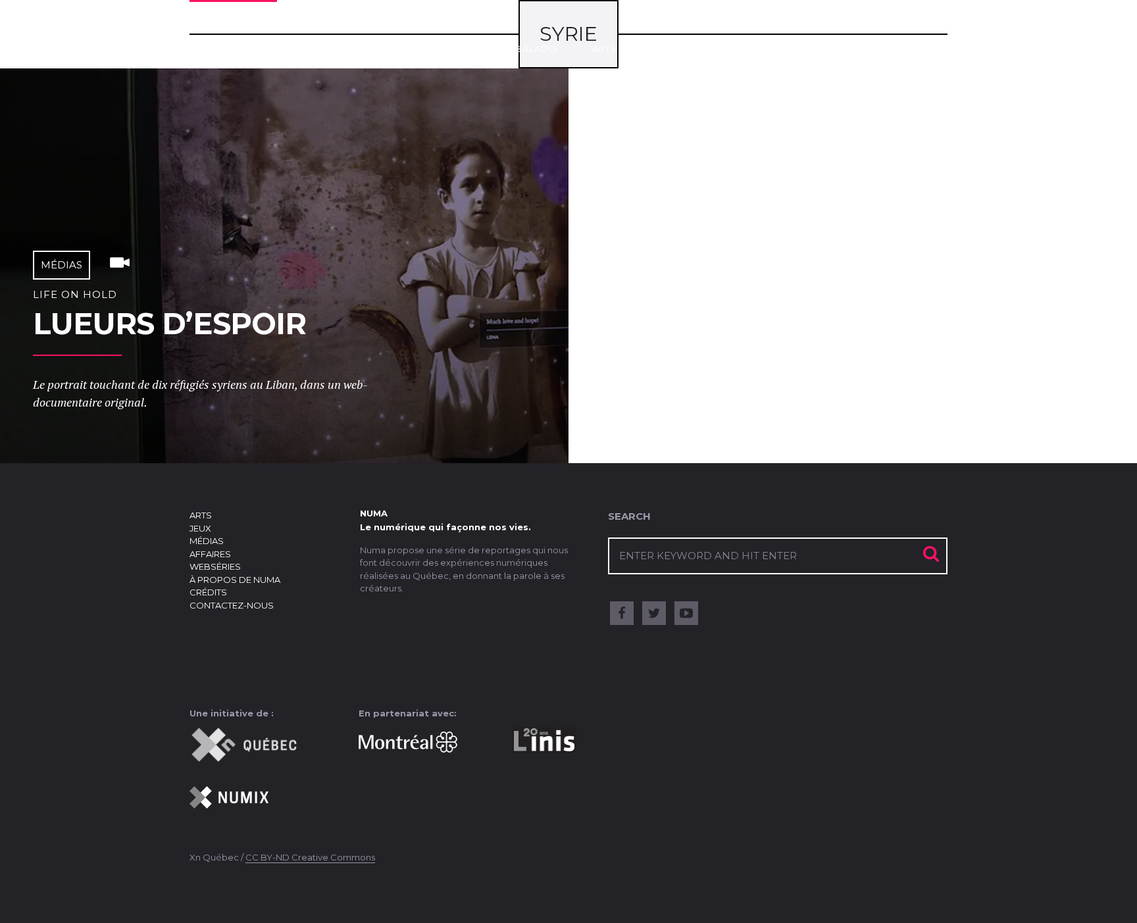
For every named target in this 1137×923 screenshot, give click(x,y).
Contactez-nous (232, 605)
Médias (718, 48)
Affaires (790, 48)
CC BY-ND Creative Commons (310, 857)
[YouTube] (686, 613)
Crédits (208, 592)
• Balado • (536, 48)
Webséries (870, 48)
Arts (604, 48)
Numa (233, 41)
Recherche (931, 34)
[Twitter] (654, 613)
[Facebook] (622, 613)
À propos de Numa (235, 579)
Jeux (658, 48)
